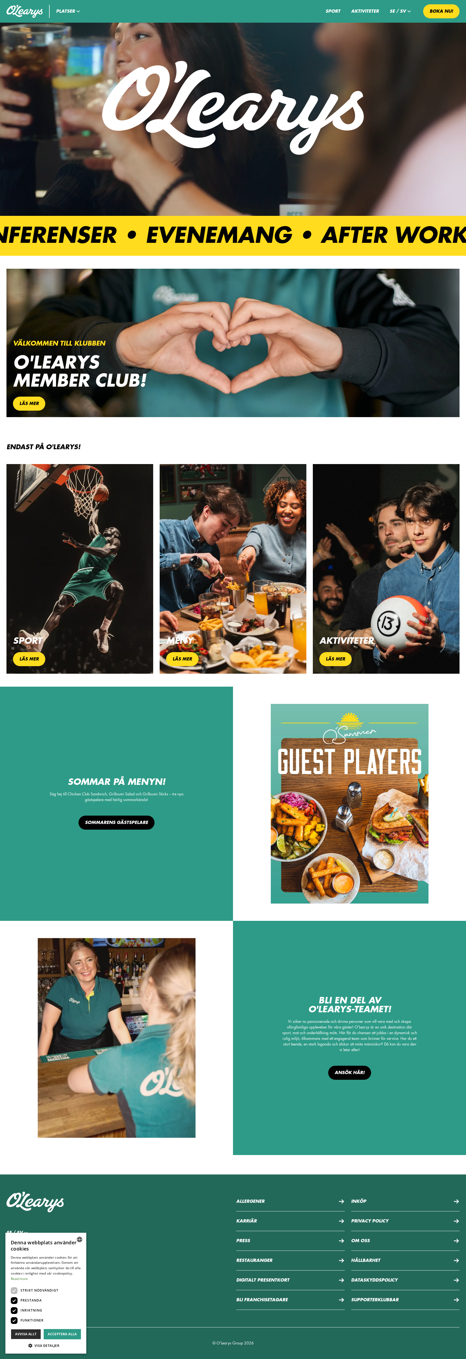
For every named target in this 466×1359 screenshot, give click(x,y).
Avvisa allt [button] (25, 1334)
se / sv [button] (398, 11)
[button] (68, 11)
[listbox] (79, 1239)
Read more (19, 1278)
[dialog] (45, 1293)
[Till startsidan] (24, 11)
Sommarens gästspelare (116, 822)
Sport (332, 11)
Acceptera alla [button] (62, 1334)
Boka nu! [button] (441, 11)
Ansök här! (350, 1073)
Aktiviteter (365, 11)
